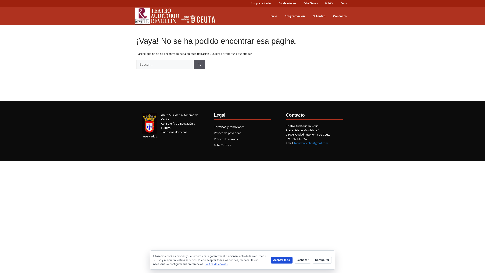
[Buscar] (199, 64)
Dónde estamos (287, 3)
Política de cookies (226, 139)
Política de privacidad (227, 133)
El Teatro (318, 16)
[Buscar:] (164, 64)
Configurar (322, 259)
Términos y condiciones (229, 127)
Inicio (273, 16)
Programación (295, 16)
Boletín (329, 3)
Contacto (340, 16)
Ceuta (343, 3)
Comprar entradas (261, 3)
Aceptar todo (281, 259)
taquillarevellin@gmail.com (311, 143)
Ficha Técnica (311, 3)
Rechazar (302, 259)
